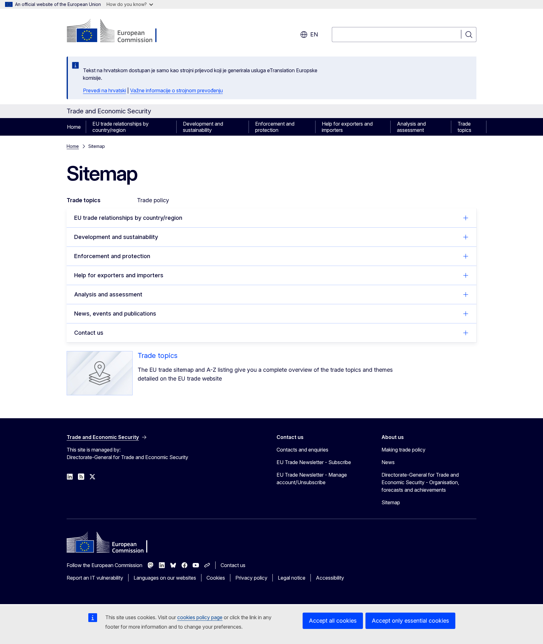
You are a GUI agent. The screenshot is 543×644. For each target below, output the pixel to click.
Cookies (215, 578)
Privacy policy (251, 578)
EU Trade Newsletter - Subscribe (314, 462)
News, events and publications (115, 313)
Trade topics (464, 127)
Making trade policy (403, 449)
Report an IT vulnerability (95, 578)
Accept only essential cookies (410, 620)
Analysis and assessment (411, 127)
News (388, 462)
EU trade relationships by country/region (120, 127)
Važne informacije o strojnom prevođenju (176, 90)
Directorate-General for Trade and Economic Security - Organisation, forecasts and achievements (420, 482)
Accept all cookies (333, 620)
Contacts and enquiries (302, 449)
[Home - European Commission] (117, 31)
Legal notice (291, 578)
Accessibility (330, 578)
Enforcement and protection (274, 127)
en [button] (314, 34)
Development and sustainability (203, 127)
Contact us (88, 332)
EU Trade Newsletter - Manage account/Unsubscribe (312, 478)
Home (74, 127)
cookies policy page (199, 617)
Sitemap (390, 502)
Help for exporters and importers (347, 127)
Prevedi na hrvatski (104, 90)
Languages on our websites (165, 578)
